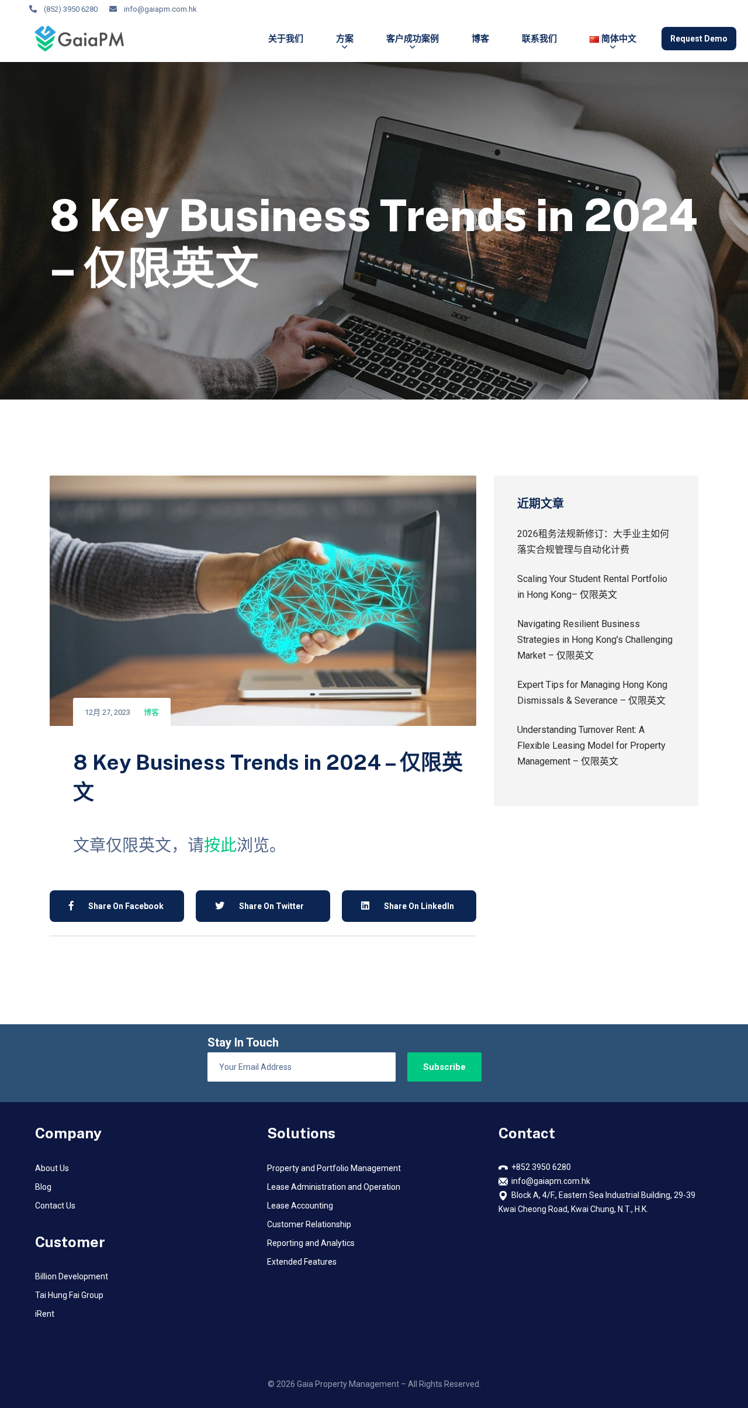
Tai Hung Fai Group (69, 1295)
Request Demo (699, 38)
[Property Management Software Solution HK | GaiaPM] (79, 38)
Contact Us (55, 1205)
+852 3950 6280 (539, 1167)
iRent (44, 1314)
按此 (220, 845)
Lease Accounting (300, 1205)
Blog (43, 1187)
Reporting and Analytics (311, 1243)
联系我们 (539, 38)
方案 (345, 38)
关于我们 (285, 38)
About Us (52, 1168)
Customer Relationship (309, 1224)
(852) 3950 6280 (71, 9)
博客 (480, 38)
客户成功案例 (412, 38)
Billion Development (71, 1276)
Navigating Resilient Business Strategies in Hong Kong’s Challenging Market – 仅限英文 (595, 639)
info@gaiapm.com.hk (160, 9)
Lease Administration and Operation (333, 1187)
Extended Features (302, 1261)
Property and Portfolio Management (334, 1168)
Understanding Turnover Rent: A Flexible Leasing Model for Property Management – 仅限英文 (591, 745)
